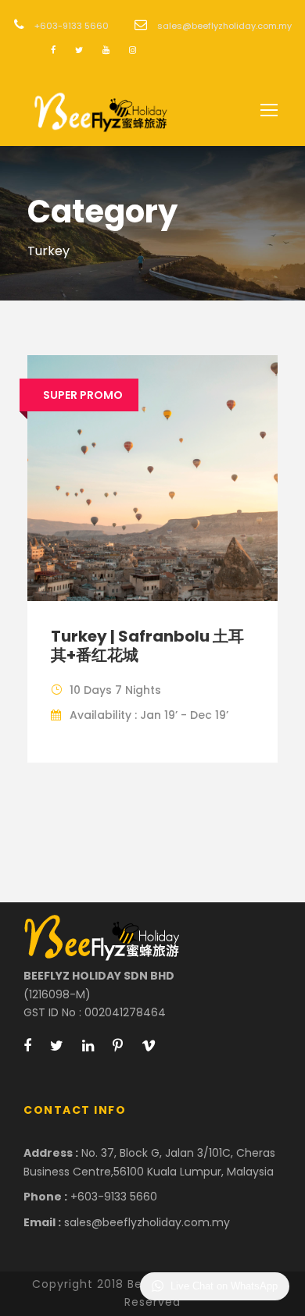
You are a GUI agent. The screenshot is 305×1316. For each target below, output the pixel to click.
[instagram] (132, 50)
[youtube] (105, 50)
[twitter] (79, 50)
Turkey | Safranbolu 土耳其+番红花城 (147, 645)
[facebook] (53, 50)
